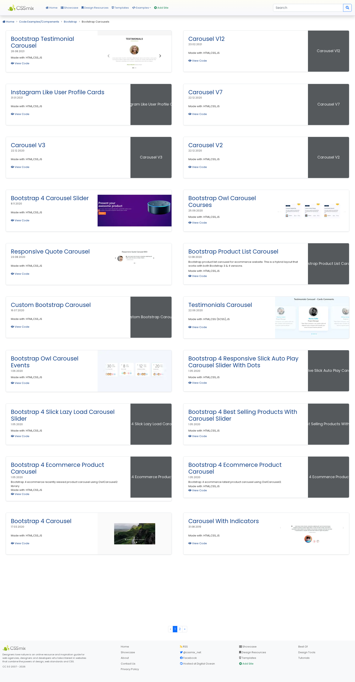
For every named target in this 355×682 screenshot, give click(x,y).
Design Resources (96, 8)
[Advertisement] (177, 595)
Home (53, 8)
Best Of (303, 647)
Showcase (70, 8)
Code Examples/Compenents (39, 22)
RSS (185, 647)
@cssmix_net (192, 652)
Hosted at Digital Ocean (199, 664)
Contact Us (128, 664)
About (125, 658)
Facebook (190, 658)
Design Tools (306, 652)
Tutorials (304, 658)
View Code (21, 63)
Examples (142, 8)
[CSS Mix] (14, 648)
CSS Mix (21, 8)
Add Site (162, 8)
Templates (121, 8)
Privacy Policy (130, 669)
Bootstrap (70, 22)
